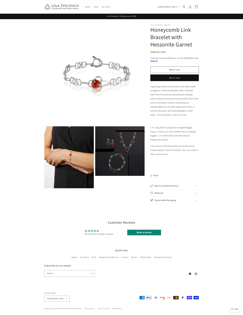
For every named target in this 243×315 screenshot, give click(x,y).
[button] (184, 7)
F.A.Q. (93, 257)
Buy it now (174, 77)
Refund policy (117, 309)
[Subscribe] (91, 273)
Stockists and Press (163, 257)
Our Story (84, 257)
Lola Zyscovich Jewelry (58, 309)
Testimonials (145, 257)
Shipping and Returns (109, 257)
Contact (125, 257)
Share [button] (155, 175)
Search (74, 257)
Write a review (144, 232)
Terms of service (103, 309)
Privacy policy (89, 309)
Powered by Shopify (74, 309)
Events (134, 257)
